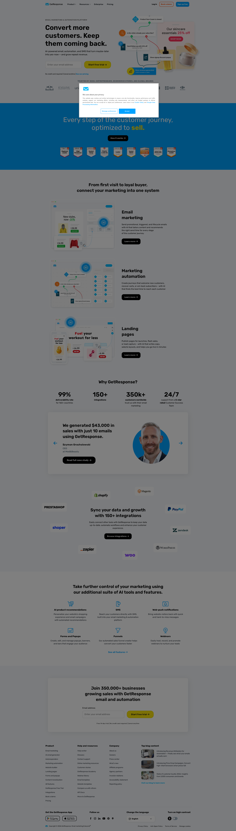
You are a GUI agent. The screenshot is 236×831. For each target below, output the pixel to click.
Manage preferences (109, 111)
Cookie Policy (139, 102)
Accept (127, 111)
